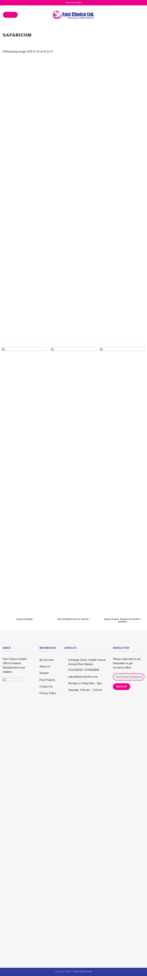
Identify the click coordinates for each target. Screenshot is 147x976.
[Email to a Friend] (17, 42)
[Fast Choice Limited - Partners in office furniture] (73, 15)
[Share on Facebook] (9, 42)
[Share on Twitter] (12, 42)
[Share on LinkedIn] (21, 42)
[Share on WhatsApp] (4, 42)
